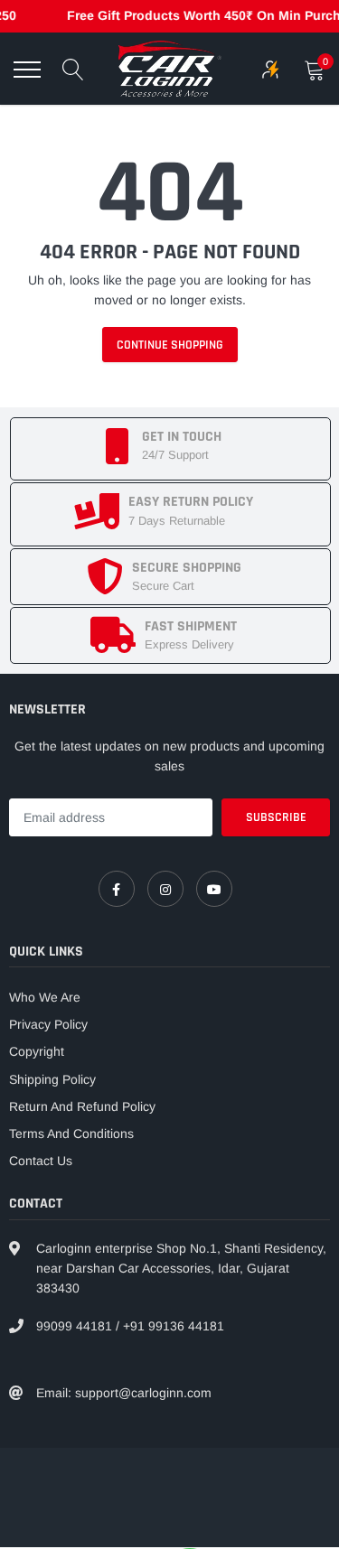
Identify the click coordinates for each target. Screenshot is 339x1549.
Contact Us (40, 1160)
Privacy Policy (48, 1024)
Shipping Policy (52, 1079)
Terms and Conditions (71, 1133)
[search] (73, 69)
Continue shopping (170, 345)
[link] (117, 889)
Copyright (36, 1051)
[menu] (27, 69)
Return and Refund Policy (82, 1106)
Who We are (44, 997)
